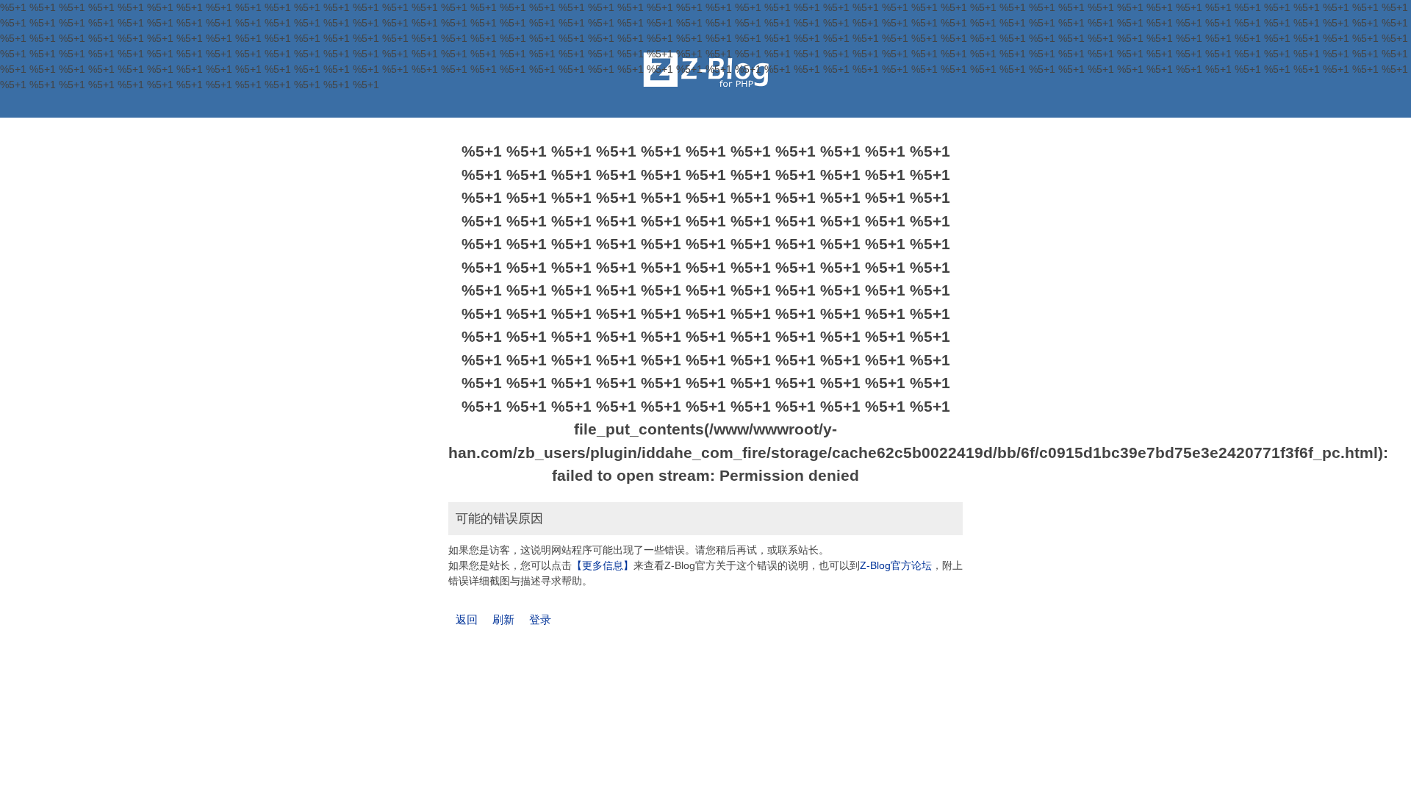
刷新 (503, 619)
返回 (467, 619)
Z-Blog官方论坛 (896, 565)
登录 (540, 619)
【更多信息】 (602, 565)
